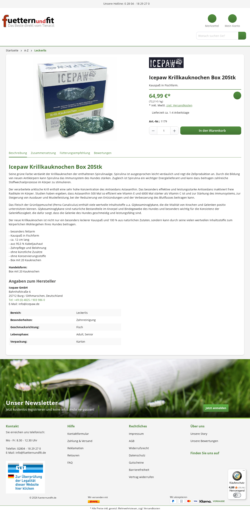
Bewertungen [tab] (103, 153)
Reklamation (75, 448)
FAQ (70, 462)
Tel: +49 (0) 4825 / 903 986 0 (27, 300)
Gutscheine (136, 462)
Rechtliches (138, 426)
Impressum (136, 434)
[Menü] (6, 36)
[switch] (237, 495)
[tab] (18, 153)
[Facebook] (191, 460)
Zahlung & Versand (79, 441)
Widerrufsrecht (139, 448)
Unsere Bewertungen (204, 441)
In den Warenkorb (212, 130)
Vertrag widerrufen (141, 477)
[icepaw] (166, 62)
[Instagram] (196, 460)
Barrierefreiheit (139, 470)
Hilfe (71, 426)
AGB (131, 441)
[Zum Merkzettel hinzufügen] (237, 95)
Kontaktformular (78, 434)
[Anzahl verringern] (153, 130)
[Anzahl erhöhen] (174, 130)
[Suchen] (242, 36)
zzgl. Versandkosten (179, 105)
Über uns (197, 426)
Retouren (73, 455)
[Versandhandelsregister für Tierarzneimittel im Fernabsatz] (25, 477)
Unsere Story (198, 434)
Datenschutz (137, 455)
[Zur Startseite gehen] (28, 20)
